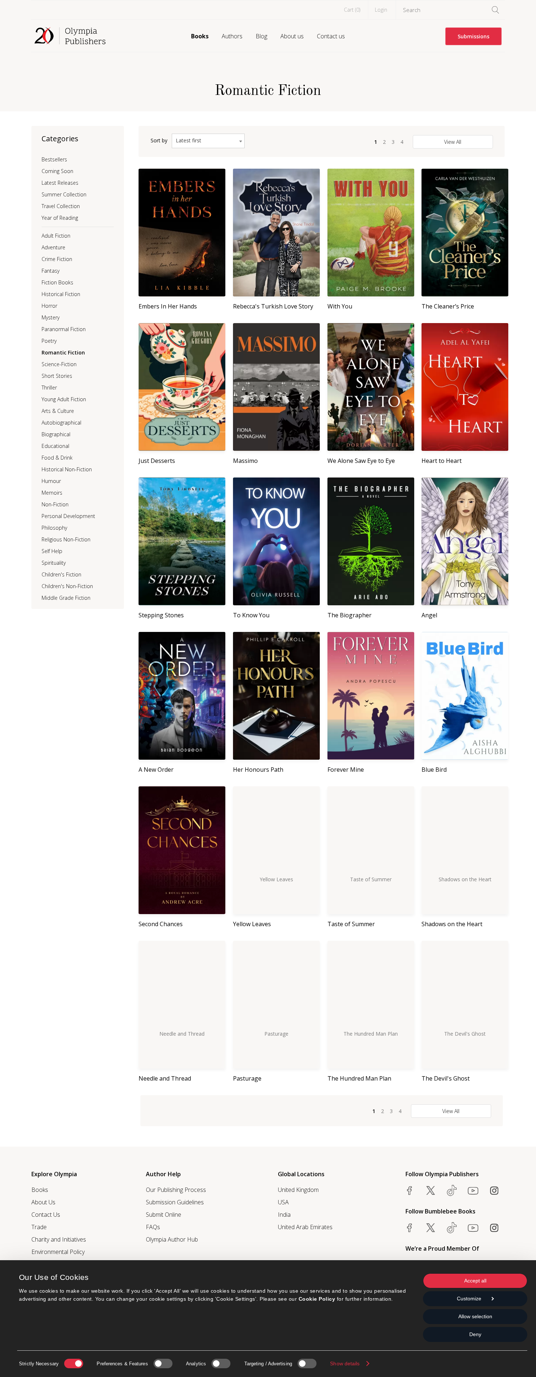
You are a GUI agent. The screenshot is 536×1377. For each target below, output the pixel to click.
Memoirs (52, 492)
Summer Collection (64, 194)
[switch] (163, 1363)
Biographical (56, 434)
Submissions (473, 36)
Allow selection (475, 1316)
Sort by (159, 140)
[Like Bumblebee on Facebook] (409, 1228)
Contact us (331, 36)
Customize (469, 1298)
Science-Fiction (59, 364)
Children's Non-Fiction (67, 586)
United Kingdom (298, 1190)
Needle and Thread (165, 1078)
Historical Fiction (61, 294)
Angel (429, 615)
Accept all (475, 1281)
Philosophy (54, 527)
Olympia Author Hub (172, 1239)
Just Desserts (157, 461)
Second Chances (161, 924)
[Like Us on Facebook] (409, 1190)
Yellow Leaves (252, 924)
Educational (55, 445)
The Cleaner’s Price (448, 306)
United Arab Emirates (305, 1227)
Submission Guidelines (175, 1202)
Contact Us (45, 1215)
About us (292, 36)
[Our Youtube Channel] (473, 1190)
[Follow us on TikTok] (451, 1190)
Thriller (49, 387)
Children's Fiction (61, 574)
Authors (232, 36)
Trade (39, 1227)
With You (339, 306)
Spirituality (54, 562)
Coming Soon (57, 171)
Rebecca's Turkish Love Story (273, 306)
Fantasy (50, 270)
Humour (51, 480)
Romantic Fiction (63, 352)
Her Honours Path (258, 770)
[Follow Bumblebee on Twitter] (430, 1228)
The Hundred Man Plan (359, 1078)
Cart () (352, 9)
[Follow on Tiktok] (451, 1228)
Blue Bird (434, 770)
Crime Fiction (57, 259)
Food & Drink (57, 457)
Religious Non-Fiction (66, 539)
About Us (43, 1202)
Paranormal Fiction (64, 329)
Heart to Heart (442, 461)
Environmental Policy (58, 1252)
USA (283, 1202)
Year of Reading (60, 217)
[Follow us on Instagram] (494, 1190)
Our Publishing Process (176, 1190)
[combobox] (208, 141)
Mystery (50, 317)
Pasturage (247, 1078)
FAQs (153, 1227)
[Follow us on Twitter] (430, 1190)
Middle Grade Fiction (66, 597)
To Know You (251, 615)
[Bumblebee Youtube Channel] (473, 1228)
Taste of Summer (351, 924)
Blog (261, 36)
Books (200, 36)
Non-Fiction (55, 504)
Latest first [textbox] (188, 140)
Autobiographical (61, 422)
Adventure (53, 247)
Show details (345, 1363)
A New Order (156, 770)
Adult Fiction (56, 235)
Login (381, 9)
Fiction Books (57, 282)
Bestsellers (54, 159)
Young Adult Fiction (64, 399)
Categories (60, 138)
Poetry (49, 340)
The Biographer (349, 615)
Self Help (52, 551)
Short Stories (57, 375)
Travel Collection (61, 206)
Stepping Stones (161, 615)
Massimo (245, 461)
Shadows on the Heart (452, 924)
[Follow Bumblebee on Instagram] (494, 1228)
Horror (49, 305)
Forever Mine (345, 770)
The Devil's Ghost (446, 1078)
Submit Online (163, 1215)
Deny (475, 1334)
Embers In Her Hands (168, 306)
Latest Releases (60, 182)
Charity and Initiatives (58, 1239)
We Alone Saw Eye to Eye (361, 461)
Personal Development (68, 516)
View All (452, 141)
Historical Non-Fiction (67, 469)
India (284, 1215)
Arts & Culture (58, 410)
